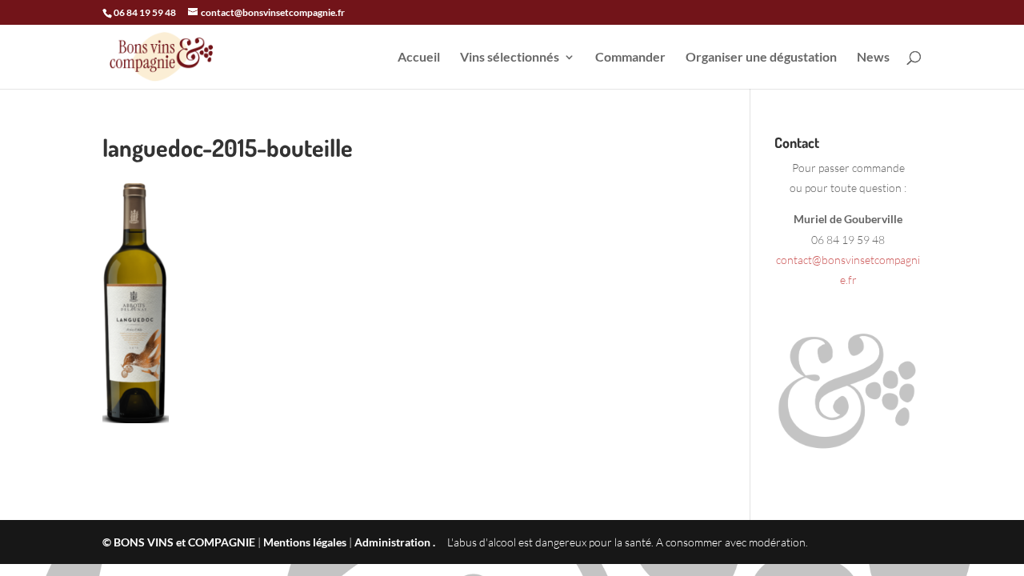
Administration (392, 542)
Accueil (419, 57)
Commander (630, 57)
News (873, 57)
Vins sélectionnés (509, 57)
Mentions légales (304, 542)
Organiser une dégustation (761, 57)
